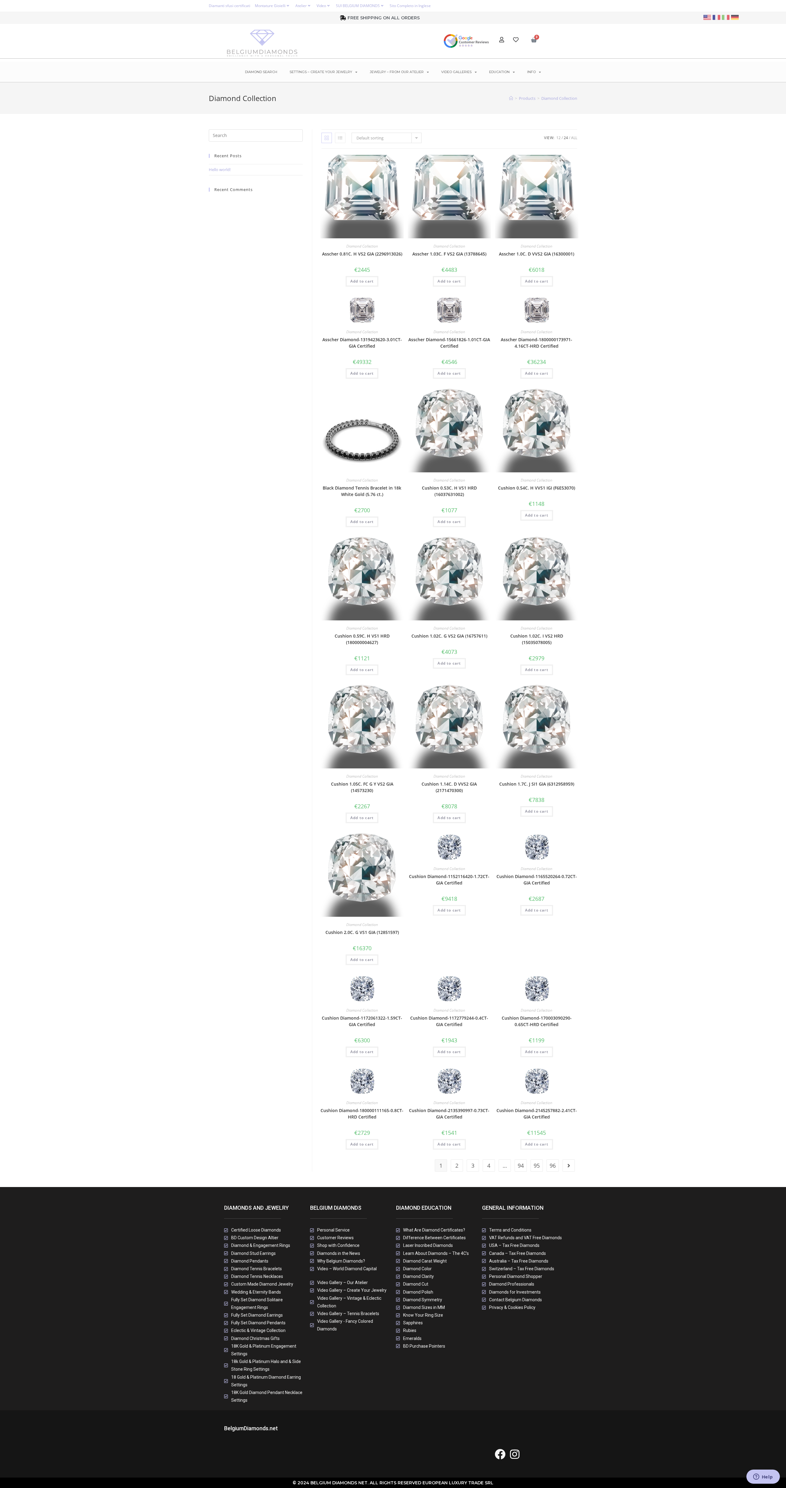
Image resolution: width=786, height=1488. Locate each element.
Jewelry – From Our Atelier (397, 72)
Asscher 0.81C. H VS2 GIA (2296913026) (362, 254)
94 (521, 1165)
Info (531, 72)
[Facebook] (500, 1454)
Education (499, 72)
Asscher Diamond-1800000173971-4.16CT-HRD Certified (536, 343)
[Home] (511, 98)
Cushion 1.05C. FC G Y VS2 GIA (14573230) (362, 787)
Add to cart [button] (362, 281)
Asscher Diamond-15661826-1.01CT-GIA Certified (449, 343)
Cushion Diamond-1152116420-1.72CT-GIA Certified (449, 879)
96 (553, 1165)
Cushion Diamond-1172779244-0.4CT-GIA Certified (449, 1021)
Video (321, 5)
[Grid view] (326, 138)
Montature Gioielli (270, 5)
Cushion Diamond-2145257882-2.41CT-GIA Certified (536, 1113)
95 (537, 1165)
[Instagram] (514, 1454)
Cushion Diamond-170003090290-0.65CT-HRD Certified (537, 1021)
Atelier (301, 5)
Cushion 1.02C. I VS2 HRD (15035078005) (536, 639)
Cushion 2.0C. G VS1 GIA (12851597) (362, 932)
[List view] (340, 138)
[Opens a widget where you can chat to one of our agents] (763, 1477)
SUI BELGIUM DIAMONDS (358, 5)
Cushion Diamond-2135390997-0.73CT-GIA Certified (449, 1113)
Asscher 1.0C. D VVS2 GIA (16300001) (536, 254)
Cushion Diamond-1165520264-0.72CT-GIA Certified (536, 879)
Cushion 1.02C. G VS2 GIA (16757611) (449, 636)
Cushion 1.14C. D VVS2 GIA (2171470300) (449, 787)
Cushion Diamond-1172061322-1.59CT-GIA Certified (362, 1021)
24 (566, 137)
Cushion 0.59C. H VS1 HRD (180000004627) (362, 639)
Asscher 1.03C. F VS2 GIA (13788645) (449, 254)
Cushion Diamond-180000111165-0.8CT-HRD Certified (362, 1113)
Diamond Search (261, 72)
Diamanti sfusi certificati (229, 5)
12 (558, 137)
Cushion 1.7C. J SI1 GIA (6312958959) (536, 784)
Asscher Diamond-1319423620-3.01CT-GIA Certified (362, 343)
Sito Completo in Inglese (410, 5)
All (574, 137)
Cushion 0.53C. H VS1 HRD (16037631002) (449, 491)
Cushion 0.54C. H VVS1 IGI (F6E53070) (536, 488)
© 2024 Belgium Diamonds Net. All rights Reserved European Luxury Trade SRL (393, 1483)
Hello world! (220, 169)
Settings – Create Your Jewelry (321, 72)
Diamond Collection (559, 98)
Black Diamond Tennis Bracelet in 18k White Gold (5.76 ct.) (362, 491)
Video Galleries (456, 72)
